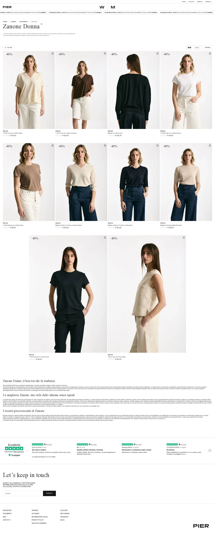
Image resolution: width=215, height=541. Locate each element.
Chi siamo (35, 513)
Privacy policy (38, 520)
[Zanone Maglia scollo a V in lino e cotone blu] (134, 226)
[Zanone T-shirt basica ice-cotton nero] (68, 358)
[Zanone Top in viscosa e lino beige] (147, 358)
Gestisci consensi (39, 523)
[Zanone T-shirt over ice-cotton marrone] (81, 134)
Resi (4, 517)
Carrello (208, 1)
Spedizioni (7, 510)
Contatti (7, 520)
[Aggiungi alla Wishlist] (52, 53)
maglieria (147, 387)
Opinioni (35, 510)
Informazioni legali (40, 517)
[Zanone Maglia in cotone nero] (134, 134)
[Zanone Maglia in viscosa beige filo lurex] (186, 226)
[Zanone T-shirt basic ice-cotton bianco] (186, 134)
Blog (62, 520)
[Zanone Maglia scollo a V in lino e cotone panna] (81, 226)
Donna (13, 21)
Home (5, 21)
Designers (24, 21)
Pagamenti (7, 513)
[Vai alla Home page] (7, 7)
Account (191, 1)
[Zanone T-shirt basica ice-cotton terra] (29, 226)
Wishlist (199, 1)
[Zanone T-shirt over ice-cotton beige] (29, 134)
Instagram (64, 513)
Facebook (64, 517)
